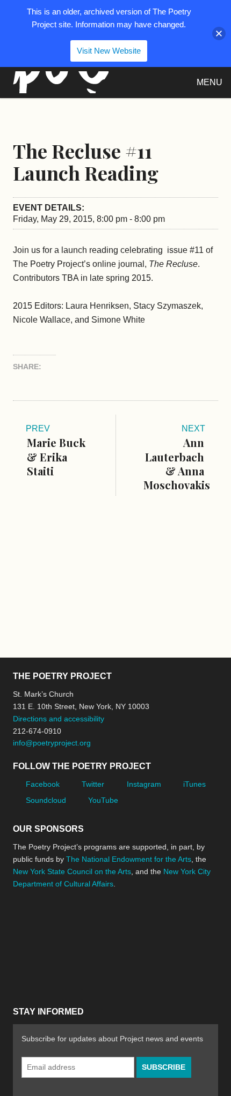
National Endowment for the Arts (42, 923)
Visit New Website (109, 50)
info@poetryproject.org (52, 743)
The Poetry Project (59, 82)
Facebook (43, 784)
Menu (209, 82)
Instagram (144, 784)
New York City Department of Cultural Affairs (43, 969)
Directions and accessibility (58, 718)
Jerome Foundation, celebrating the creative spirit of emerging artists (112, 924)
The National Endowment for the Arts (128, 859)
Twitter (93, 784)
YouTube (103, 800)
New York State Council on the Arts (72, 871)
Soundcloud (46, 800)
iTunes (194, 784)
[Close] (219, 33)
